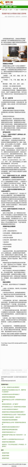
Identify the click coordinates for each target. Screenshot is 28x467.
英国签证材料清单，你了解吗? (10, 404)
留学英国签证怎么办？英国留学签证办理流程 (14, 406)
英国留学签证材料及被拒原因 (9, 429)
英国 (10, 6)
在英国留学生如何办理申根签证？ (11, 394)
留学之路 (4, 9)
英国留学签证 (24, 9)
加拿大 (15, 6)
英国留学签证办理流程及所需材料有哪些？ (13, 412)
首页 (2, 6)
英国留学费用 (5, 455)
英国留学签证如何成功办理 (8, 380)
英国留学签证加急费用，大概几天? (11, 417)
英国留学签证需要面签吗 (8, 442)
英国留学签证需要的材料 (8, 397)
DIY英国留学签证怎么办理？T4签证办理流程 (14, 414)
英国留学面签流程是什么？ (9, 432)
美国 (6, 6)
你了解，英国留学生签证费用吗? (10, 387)
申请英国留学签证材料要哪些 (9, 419)
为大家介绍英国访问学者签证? (10, 409)
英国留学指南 (5, 453)
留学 (11, 9)
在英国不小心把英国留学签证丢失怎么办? (13, 439)
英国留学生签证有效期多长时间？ (11, 427)
